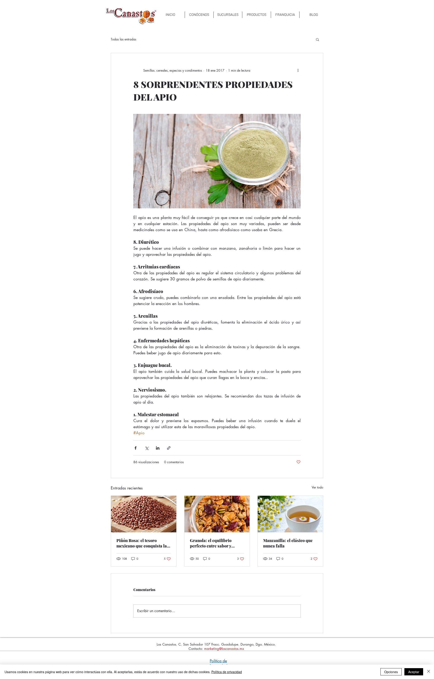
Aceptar (413, 672)
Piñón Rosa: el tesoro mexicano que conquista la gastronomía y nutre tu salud (141, 543)
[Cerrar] (428, 671)
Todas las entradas (123, 39)
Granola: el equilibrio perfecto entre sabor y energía (210, 543)
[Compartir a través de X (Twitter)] (146, 448)
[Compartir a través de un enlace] (169, 448)
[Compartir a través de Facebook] (135, 448)
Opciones (391, 672)
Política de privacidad (226, 672)
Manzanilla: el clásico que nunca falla (288, 543)
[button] (317, 39)
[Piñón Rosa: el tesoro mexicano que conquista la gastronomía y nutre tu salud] (143, 514)
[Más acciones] (298, 70)
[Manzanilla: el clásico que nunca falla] (290, 514)
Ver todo (317, 487)
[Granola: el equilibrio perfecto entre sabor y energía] (217, 514)
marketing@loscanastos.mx (224, 648)
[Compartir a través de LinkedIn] (158, 448)
